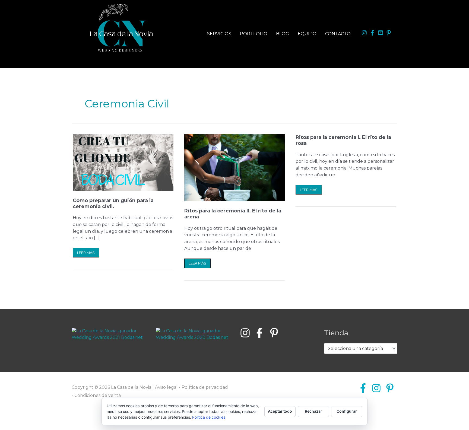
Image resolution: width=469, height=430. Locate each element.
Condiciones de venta (97, 395)
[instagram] (365, 33)
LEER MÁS (86, 251)
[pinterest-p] (389, 33)
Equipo (307, 33)
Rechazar (313, 411)
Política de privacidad (205, 387)
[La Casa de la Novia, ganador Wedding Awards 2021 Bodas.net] (108, 334)
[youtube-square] (381, 33)
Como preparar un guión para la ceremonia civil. (113, 203)
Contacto (338, 33)
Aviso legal (166, 387)
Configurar (347, 411)
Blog (282, 33)
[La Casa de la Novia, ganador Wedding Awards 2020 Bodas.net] (192, 334)
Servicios (219, 33)
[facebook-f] (373, 33)
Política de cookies (208, 417)
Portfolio (253, 33)
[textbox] (358, 349)
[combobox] (360, 348)
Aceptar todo (280, 411)
